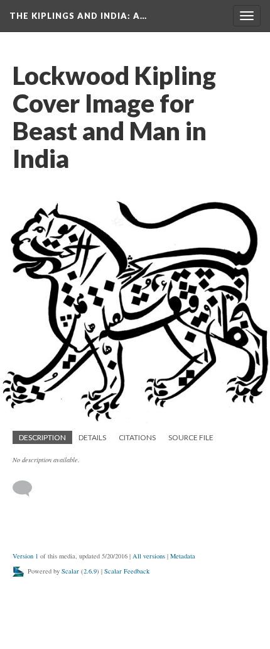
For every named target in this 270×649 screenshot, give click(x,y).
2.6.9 (90, 571)
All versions (148, 556)
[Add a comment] (28, 488)
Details (92, 437)
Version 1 (25, 556)
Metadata (182, 556)
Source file (190, 437)
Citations (137, 437)
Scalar (70, 571)
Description (42, 437)
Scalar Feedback (126, 571)
